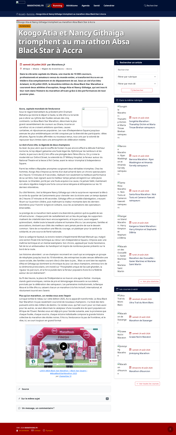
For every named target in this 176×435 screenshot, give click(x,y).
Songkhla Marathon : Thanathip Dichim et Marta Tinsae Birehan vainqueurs (142, 124)
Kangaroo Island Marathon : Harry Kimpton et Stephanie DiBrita (143, 229)
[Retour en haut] (170, 429)
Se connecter (24, 430)
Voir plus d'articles (151, 281)
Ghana (36, 68)
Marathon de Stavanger (140, 320)
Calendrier (109, 5)
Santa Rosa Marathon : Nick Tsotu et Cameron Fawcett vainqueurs (142, 197)
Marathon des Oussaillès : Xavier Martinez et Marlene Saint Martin (142, 261)
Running (57, 5)
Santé (97, 5)
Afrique (26, 68)
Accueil (22, 14)
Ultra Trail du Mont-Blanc (141, 302)
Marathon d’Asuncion (139, 371)
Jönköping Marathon (139, 353)
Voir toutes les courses (149, 383)
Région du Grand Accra (53, 68)
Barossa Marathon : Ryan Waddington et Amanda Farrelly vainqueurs (141, 162)
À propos (49, 430)
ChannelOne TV (65, 376)
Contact (37, 430)
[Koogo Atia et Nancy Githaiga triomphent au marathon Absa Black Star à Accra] (95, 117)
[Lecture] (63, 346)
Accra (69, 68)
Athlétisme (72, 5)
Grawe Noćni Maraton (140, 336)
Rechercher (152, 5)
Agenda (86, 5)
